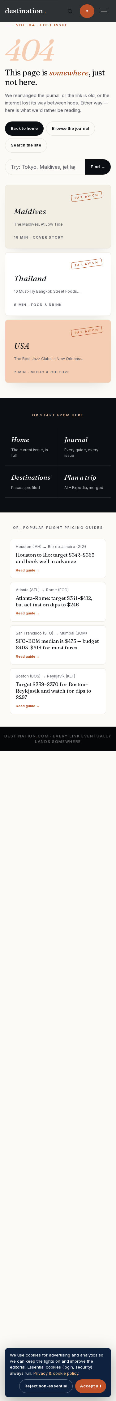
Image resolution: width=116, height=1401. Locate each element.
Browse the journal (70, 128)
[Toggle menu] (104, 11)
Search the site (26, 145)
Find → (98, 166)
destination (25, 10)
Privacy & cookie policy (55, 1373)
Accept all (90, 1385)
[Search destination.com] (70, 11)
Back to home (24, 128)
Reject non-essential (45, 1385)
